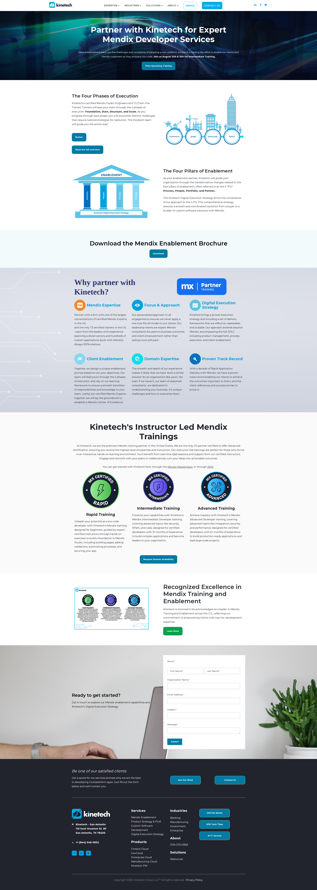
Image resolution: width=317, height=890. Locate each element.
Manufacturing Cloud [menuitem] (144, 861)
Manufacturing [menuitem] (179, 822)
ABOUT (172, 5)
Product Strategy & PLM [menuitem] (146, 821)
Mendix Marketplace (180, 466)
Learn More (173, 631)
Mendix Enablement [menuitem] (143, 817)
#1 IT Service (215, 836)
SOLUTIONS (153, 5)
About (175, 838)
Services (138, 811)
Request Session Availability (158, 559)
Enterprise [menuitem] (176, 830)
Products (139, 842)
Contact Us (230, 780)
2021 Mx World (214, 813)
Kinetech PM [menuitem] (139, 865)
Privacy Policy (194, 879)
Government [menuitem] (178, 826)
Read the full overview (87, 149)
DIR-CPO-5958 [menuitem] (179, 844)
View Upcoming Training (158, 66)
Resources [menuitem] (176, 859)
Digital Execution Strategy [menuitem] (147, 834)
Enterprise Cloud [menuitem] (141, 857)
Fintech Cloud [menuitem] (139, 848)
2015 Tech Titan (214, 824)
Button (79, 137)
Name (171, 661)
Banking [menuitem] (175, 817)
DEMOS (190, 5)
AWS (210, 466)
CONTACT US (212, 5)
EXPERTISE (110, 5)
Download (158, 253)
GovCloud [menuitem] (137, 853)
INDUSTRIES (131, 5)
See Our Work (185, 780)
